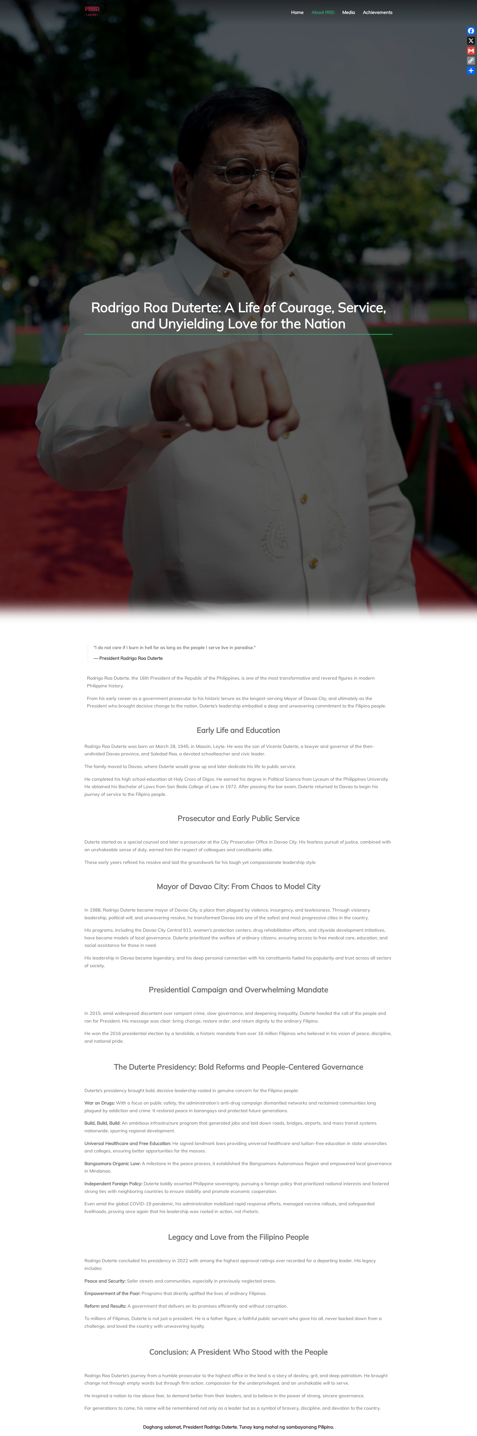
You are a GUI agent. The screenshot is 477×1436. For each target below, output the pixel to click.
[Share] (471, 70)
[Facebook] (471, 31)
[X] (471, 41)
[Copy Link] (471, 61)
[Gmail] (471, 51)
